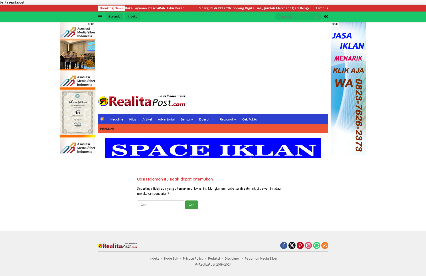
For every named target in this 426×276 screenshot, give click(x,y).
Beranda (114, 16)
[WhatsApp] (316, 246)
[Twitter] (292, 246)
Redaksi (214, 258)
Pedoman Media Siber (261, 258)
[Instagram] (308, 246)
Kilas (132, 119)
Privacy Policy (193, 258)
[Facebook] (283, 246)
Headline (116, 119)
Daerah (204, 119)
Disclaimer (232, 258)
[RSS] (324, 246)
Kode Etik (171, 258)
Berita (185, 119)
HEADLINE (107, 129)
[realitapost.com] (142, 101)
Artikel (147, 119)
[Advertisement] (213, 57)
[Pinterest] (300, 246)
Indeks (132, 16)
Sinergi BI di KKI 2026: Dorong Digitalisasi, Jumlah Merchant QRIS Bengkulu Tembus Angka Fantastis (265, 8)
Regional (226, 119)
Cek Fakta (249, 119)
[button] (317, 16)
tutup (91, 23)
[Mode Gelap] (326, 16)
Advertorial (166, 119)
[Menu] (101, 16)
